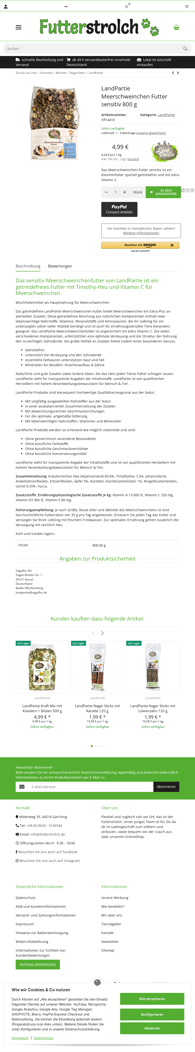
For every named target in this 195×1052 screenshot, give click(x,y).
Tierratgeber (111, 924)
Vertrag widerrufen (38, 964)
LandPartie (166, 114)
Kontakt (107, 932)
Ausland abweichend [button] (151, 133)
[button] (66, 6)
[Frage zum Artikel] (192, 190)
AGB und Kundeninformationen (41, 906)
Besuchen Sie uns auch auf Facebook (47, 852)
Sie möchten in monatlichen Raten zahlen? (141, 230)
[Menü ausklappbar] (18, 27)
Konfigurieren (152, 1014)
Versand (133, 159)
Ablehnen (152, 1028)
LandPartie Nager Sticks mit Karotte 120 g (97, 708)
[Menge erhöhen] (125, 192)
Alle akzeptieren (152, 999)
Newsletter (110, 941)
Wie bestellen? (112, 906)
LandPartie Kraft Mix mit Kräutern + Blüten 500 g (42, 708)
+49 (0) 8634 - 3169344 (44, 825)
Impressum (20, 1038)
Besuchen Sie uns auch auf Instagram (49, 860)
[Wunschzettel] (187, 6)
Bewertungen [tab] (60, 266)
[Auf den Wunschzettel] (187, 190)
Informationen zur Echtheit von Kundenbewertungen (40, 953)
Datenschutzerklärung (99, 772)
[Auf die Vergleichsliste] (183, 190)
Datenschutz (44, 1038)
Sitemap (107, 950)
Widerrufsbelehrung (32, 941)
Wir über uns (111, 915)
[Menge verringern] (106, 192)
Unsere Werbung (114, 897)
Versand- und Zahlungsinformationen (46, 915)
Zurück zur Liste (26, 73)
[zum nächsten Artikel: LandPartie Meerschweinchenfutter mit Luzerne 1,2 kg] (173, 73)
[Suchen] (187, 49)
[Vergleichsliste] (126, 6)
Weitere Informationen (141, 233)
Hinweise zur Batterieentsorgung (42, 932)
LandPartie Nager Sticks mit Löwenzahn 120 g (152, 708)
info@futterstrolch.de (48, 834)
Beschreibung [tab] (28, 266)
